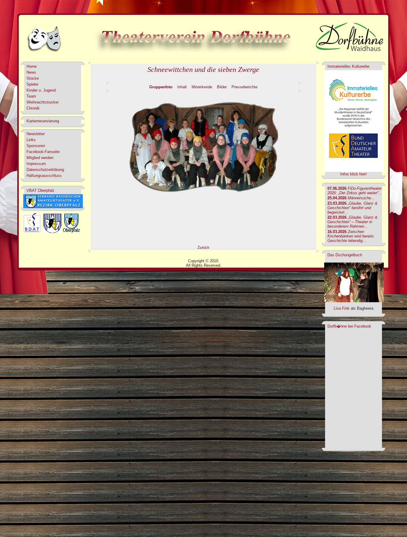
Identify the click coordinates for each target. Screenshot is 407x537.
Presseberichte (244, 87)
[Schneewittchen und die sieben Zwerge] (203, 194)
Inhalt (182, 87)
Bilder (222, 87)
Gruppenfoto (161, 87)
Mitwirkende (202, 87)
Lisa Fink (341, 308)
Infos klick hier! (353, 174)
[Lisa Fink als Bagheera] (354, 301)
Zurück (203, 247)
